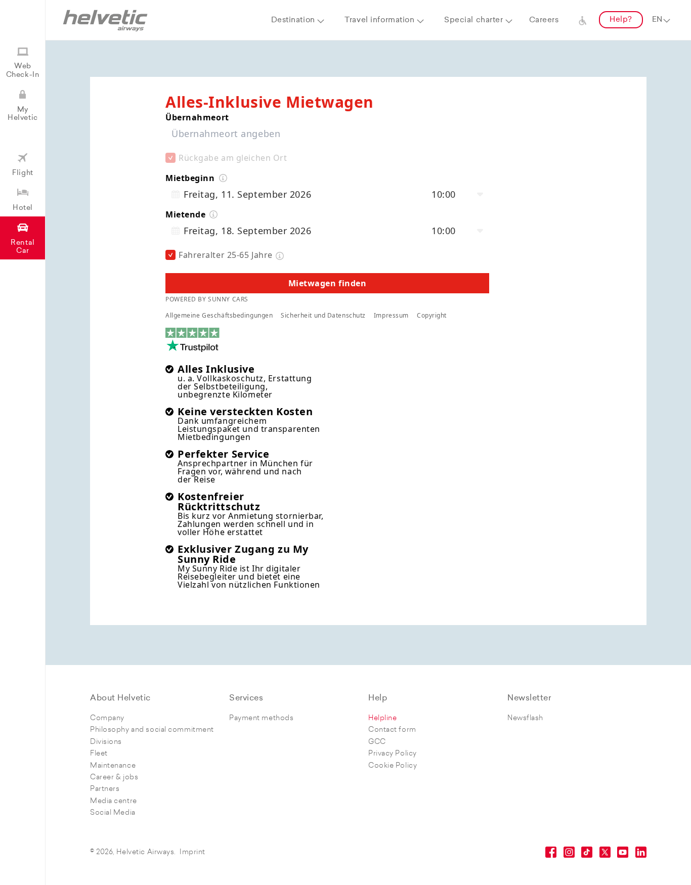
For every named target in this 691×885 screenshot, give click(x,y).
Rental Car (22, 247)
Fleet (99, 753)
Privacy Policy (392, 753)
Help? (621, 20)
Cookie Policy (392, 766)
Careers (544, 20)
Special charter (473, 20)
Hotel (23, 208)
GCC (377, 742)
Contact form (392, 730)
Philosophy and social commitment (152, 730)
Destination (293, 20)
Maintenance (113, 766)
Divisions (106, 742)
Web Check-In (22, 70)
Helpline (382, 718)
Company (107, 718)
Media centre (113, 801)
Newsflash (525, 718)
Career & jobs (114, 777)
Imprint (192, 852)
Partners (104, 789)
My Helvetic (22, 114)
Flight (22, 173)
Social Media (113, 813)
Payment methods (261, 718)
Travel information (379, 20)
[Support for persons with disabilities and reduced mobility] (583, 20)
